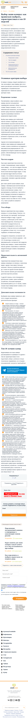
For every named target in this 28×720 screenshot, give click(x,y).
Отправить (20, 598)
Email (4, 508)
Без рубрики (8, 550)
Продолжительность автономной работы (13, 65)
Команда (22, 712)
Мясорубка (6, 649)
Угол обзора (11, 62)
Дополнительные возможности (12, 69)
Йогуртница (7, 666)
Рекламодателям (21, 716)
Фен (4, 660)
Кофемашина (7, 634)
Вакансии (8, 713)
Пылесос (6, 646)
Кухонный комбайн (9, 631)
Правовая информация (16, 713)
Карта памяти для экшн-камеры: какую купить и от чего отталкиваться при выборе (14, 545)
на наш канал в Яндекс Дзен (14, 495)
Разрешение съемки (13, 57)
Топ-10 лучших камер (11, 71)
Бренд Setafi (16, 712)
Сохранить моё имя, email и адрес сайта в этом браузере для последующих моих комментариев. (13, 593)
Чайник (5, 663)
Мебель (25, 7)
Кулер (5, 672)
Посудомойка (8, 538)
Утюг (4, 655)
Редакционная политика (9, 715)
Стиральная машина (9, 652)
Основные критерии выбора (13, 55)
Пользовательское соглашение (9, 716)
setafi (14, 688)
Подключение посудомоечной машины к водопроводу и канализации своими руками (13, 532)
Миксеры (6, 640)
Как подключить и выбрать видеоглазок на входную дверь (13, 557)
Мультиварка (7, 637)
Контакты (16, 710)
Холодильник (7, 658)
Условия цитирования (8, 712)
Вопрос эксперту (19, 715)
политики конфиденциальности (15, 585)
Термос (5, 669)
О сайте (21, 710)
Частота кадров (12, 60)
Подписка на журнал (9, 710)
